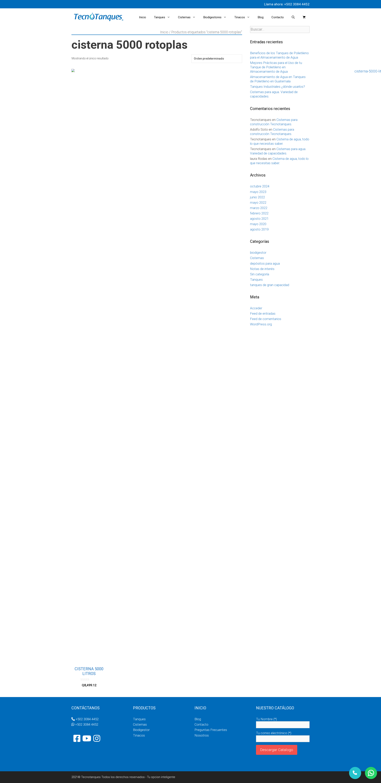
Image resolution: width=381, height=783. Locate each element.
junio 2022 (257, 197)
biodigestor (258, 253)
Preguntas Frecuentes (210, 730)
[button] (169, 17)
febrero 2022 (259, 213)
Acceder (256, 308)
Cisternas (184, 17)
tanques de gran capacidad (269, 285)
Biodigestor (141, 730)
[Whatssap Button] (371, 773)
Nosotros (201, 735)
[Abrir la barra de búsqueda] (293, 17)
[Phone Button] (355, 773)
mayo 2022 (258, 202)
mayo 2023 (258, 192)
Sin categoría (259, 274)
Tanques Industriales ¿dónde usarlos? (277, 87)
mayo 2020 (258, 224)
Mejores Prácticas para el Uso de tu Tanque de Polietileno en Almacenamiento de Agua (276, 67)
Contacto (277, 17)
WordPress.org (261, 324)
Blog (261, 17)
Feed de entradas (262, 313)
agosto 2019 (259, 229)
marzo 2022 (258, 208)
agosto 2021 (259, 219)
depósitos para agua (265, 263)
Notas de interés (262, 269)
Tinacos (239, 17)
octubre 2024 (259, 186)
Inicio (142, 17)
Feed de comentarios (265, 319)
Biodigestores (212, 17)
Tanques (159, 17)
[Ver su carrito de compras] (304, 17)
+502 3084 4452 (296, 4)
